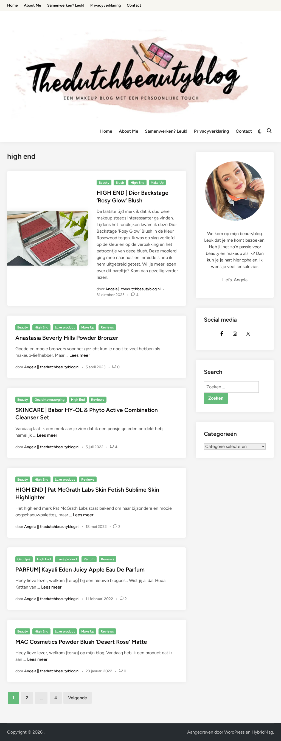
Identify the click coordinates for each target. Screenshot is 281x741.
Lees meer (79, 355)
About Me (128, 131)
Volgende (77, 697)
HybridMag (262, 732)
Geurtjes (23, 559)
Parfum (89, 559)
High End (137, 183)
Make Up (157, 183)
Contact (244, 131)
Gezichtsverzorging (49, 400)
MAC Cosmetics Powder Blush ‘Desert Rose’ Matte (81, 641)
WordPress (234, 732)
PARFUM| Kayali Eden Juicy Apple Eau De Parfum (80, 569)
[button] (269, 7)
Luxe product (65, 327)
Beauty (104, 183)
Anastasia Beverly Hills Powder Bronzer (66, 337)
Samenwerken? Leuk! (166, 131)
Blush (120, 183)
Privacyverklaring (211, 131)
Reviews (107, 327)
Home (106, 131)
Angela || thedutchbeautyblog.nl (133, 289)
